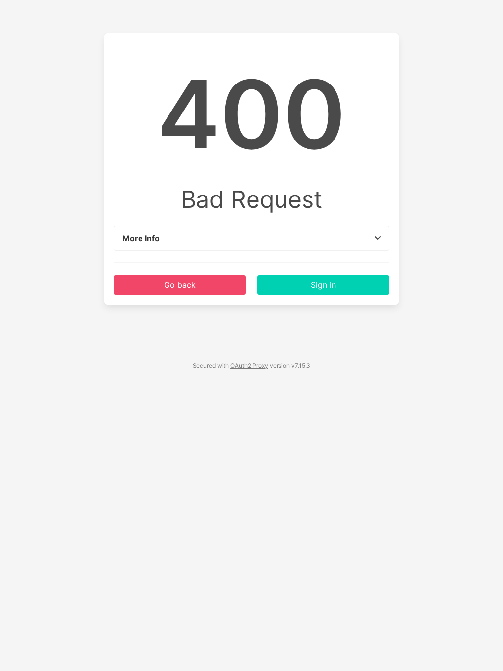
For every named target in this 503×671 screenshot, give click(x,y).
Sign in (323, 285)
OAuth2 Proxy (249, 365)
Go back (180, 285)
